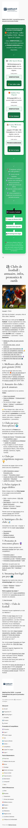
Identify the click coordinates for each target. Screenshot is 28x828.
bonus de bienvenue (17, 665)
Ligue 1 (5, 475)
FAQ (4, 360)
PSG (4, 498)
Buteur (4, 570)
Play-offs (19, 481)
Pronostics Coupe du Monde (11, 560)
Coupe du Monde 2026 (10, 477)
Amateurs (6, 400)
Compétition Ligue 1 (11, 439)
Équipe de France (8, 437)
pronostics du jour (16, 595)
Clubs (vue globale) (9, 396)
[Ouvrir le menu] (3, 257)
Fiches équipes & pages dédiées (13, 352)
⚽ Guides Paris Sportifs (13, 226)
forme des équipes (14, 635)
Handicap (18, 568)
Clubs (13, 616)
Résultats (14, 479)
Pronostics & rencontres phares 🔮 (13, 356)
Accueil (4, 311)
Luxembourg (19, 404)
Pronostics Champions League (12, 556)
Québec (5, 587)
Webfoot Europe (12, 824)
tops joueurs (16, 511)
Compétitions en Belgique (17, 441)
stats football (20, 528)
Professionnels (20, 398)
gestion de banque (16, 566)
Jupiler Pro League (10, 443)
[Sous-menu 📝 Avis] (6, 784)
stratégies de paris (17, 378)
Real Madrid (7, 502)
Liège (18, 402)
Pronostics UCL (8, 473)
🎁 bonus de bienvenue (17, 372)
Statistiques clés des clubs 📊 (12, 354)
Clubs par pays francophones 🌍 (13, 348)
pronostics (8, 326)
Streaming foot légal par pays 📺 (13, 358)
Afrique (12, 587)
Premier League (20, 558)
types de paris (6, 568)
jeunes (9, 513)
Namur (5, 404)
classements (6, 633)
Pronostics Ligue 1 (14, 475)
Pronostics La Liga (8, 558)
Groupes (20, 477)
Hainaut (11, 404)
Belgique (6, 441)
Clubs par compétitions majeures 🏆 (14, 350)
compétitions (18, 326)
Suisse (18, 585)
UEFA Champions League (11, 471)
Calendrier (6, 479)
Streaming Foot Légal (18, 653)
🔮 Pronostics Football (13, 212)
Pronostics (16, 642)
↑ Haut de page (7, 600)
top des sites (6, 666)
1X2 (13, 568)
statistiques (5, 327)
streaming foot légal (18, 327)
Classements (7, 531)
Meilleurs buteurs (8, 535)
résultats (13, 633)
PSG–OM (16, 644)
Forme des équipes (9, 537)
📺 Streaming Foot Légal (13, 233)
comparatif (18, 666)
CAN (23, 560)
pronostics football (7, 549)
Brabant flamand (8, 406)
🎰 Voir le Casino (14, 150)
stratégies (5, 566)
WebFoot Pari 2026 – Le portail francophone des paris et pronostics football (13, 694)
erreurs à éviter (8, 380)
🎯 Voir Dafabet (14, 116)
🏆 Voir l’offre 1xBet (14, 84)
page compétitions (19, 593)
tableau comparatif (18, 376)
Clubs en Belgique (8, 398)
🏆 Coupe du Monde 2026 (13, 219)
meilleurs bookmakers (11, 329)
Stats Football (18, 631)
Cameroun (13, 508)
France (18, 506)
